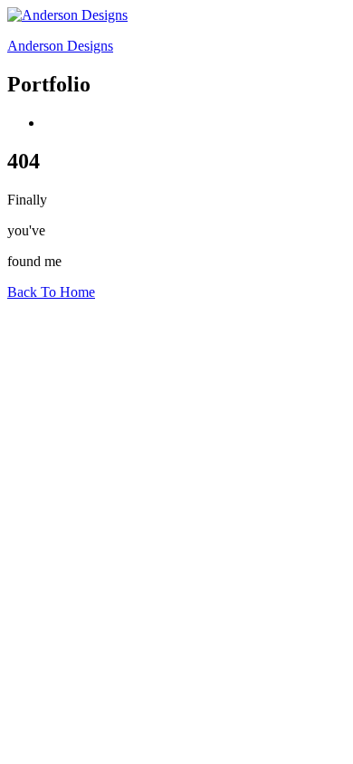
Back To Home (51, 292)
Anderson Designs (60, 45)
